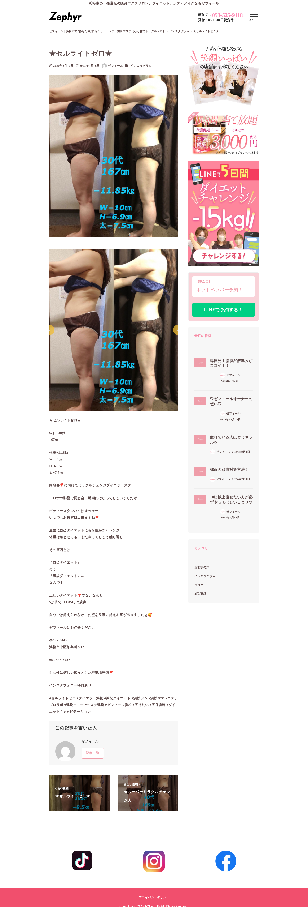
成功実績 (200, 593)
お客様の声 (202, 567)
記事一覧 (93, 753)
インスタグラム (140, 65)
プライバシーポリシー (154, 897)
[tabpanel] (114, 330)
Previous (49, 330)
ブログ (198, 585)
